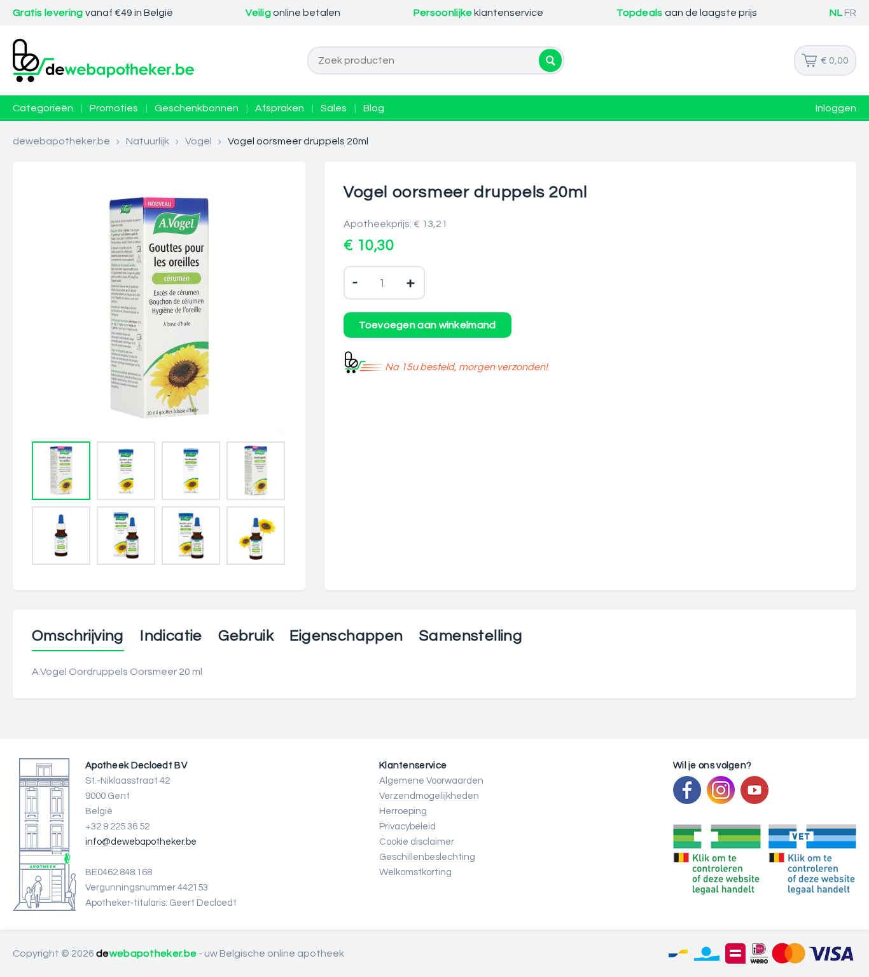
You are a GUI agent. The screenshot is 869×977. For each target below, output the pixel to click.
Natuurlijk (147, 141)
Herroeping (403, 811)
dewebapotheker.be (61, 141)
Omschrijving (78, 636)
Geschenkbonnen (197, 108)
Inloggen (836, 108)
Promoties (114, 108)
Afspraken (279, 108)
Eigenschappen (346, 636)
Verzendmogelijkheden (429, 796)
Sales (334, 108)
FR (850, 13)
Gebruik (246, 636)
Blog (373, 108)
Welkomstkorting (415, 872)
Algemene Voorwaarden (431, 781)
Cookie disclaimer (416, 842)
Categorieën (43, 108)
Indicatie (171, 636)
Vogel (198, 141)
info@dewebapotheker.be (141, 842)
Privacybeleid (407, 826)
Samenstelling (470, 636)
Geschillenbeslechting (427, 857)
